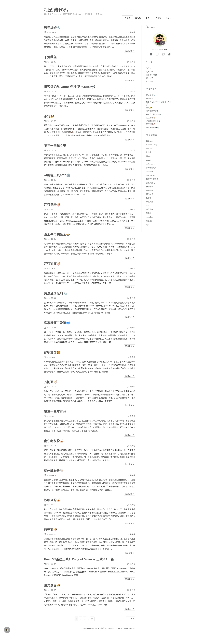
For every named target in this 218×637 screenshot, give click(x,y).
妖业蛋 (148, 198)
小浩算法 (149, 202)
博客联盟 (149, 149)
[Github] (162, 54)
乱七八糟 (149, 72)
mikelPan (149, 217)
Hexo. (119, 628)
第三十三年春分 (55, 411)
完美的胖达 (150, 183)
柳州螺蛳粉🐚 (54, 470)
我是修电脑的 (151, 75)
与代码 (148, 68)
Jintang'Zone (151, 164)
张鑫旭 (148, 213)
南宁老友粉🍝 (54, 441)
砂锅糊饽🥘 (52, 352)
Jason (148, 160)
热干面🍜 (50, 530)
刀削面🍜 (50, 382)
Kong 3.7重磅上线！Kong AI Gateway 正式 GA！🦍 (79, 559)
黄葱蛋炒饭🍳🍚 (56, 293)
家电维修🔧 (52, 27)
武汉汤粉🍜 (52, 205)
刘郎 (148, 225)
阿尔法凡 (149, 194)
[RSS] (168, 54)
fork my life (150, 175)
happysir (149, 171)
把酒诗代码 (56, 10)
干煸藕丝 (50, 57)
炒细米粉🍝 (52, 500)
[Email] (156, 54)
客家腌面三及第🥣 (57, 323)
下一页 (129, 619)
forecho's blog (151, 145)
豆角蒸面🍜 (52, 585)
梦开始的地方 (151, 168)
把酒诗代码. (102, 628)
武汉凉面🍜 (52, 264)
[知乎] (151, 54)
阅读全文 (128, 51)
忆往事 (148, 152)
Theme (125, 628)
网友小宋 (149, 221)
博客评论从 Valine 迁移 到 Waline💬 (69, 87)
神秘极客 (149, 187)
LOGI (148, 206)
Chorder (149, 156)
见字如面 (149, 190)
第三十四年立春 (55, 146)
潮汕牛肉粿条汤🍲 (57, 234)
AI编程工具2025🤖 (57, 175)
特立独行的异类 (152, 179)
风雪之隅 (149, 209)
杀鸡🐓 (49, 116)
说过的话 (149, 78)
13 (92, 619)
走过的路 (149, 81)
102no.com (150, 141)
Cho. (133, 628)
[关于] (160, 46)
